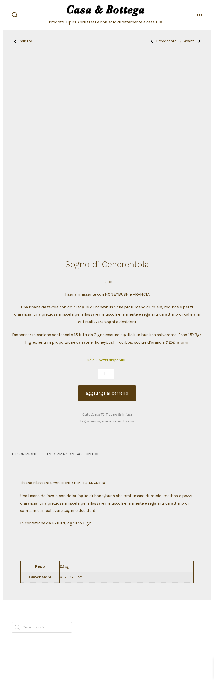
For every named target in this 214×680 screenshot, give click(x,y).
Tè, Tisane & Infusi (116, 414)
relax (117, 421)
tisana (128, 421)
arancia (93, 421)
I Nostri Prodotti (60, 616)
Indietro (25, 41)
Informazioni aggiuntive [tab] (73, 453)
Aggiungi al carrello (107, 393)
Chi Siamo (25, 616)
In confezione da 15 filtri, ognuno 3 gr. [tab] (55, 523)
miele (106, 421)
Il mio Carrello (100, 616)
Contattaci (134, 616)
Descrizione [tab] (25, 453)
